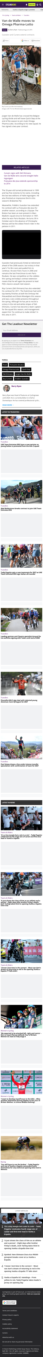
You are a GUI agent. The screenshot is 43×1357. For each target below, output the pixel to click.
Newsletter (37, 40)
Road (5, 365)
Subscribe (32, 4)
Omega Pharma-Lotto (11, 369)
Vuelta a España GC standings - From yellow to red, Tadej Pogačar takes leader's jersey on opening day (22, 1280)
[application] (21, 243)
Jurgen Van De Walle (23, 374)
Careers (5, 1333)
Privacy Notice (28, 343)
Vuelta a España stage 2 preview (24, 10)
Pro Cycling (5, 15)
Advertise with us (8, 1337)
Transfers (26, 15)
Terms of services (26, 340)
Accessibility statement (10, 1328)
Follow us (26, 40)
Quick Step (26, 369)
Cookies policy (7, 1324)
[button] (40, 5)
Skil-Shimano (8, 374)
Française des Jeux (17, 365)
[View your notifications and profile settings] (26, 5)
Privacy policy (6, 1319)
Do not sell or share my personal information (17, 1342)
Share (7, 40)
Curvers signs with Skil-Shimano (17, 173)
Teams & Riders (16, 15)
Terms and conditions (9, 1311)
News (4, 30)
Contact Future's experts (10, 1315)
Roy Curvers (7, 379)
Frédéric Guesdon (22, 379)
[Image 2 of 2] (36, 75)
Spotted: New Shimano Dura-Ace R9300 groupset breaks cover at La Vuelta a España (21, 1257)
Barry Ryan (13, 30)
